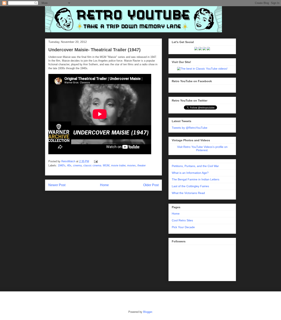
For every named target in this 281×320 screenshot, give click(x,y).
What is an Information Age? (190, 172)
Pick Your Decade (183, 227)
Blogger (147, 311)
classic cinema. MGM (96, 165)
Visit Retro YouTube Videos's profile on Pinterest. (202, 148)
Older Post (151, 185)
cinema (77, 165)
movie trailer (118, 165)
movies (131, 165)
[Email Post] (95, 161)
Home (104, 185)
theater (141, 165)
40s (69, 165)
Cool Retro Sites (182, 220)
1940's (61, 165)
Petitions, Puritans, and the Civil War (195, 166)
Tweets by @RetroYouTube (189, 127)
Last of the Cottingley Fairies (190, 186)
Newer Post (56, 185)
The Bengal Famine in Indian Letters (195, 179)
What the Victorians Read (188, 193)
